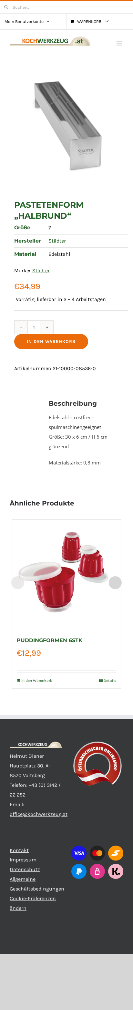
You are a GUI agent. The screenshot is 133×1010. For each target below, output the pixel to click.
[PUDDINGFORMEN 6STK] (66, 574)
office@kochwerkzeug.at (38, 814)
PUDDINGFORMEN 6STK (49, 640)
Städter (57, 241)
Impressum (23, 860)
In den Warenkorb (51, 341)
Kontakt (19, 850)
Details (110, 680)
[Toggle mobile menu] (120, 43)
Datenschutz (25, 869)
